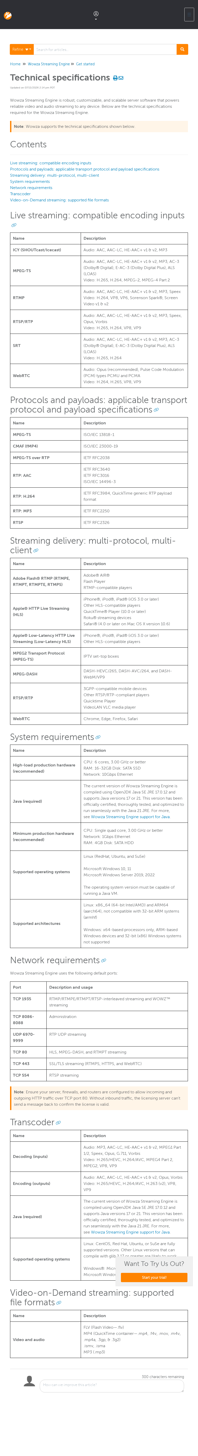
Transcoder (20, 194)
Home (15, 64)
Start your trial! (154, 1277)
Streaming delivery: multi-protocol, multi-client (54, 175)
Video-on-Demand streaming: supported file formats (59, 200)
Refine (18, 49)
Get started (85, 64)
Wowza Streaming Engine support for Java (130, 817)
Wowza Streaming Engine (49, 64)
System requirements (30, 181)
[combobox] (105, 49)
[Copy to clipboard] (13, 225)
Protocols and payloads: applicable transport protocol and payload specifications (84, 169)
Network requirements (31, 187)
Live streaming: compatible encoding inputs (50, 163)
